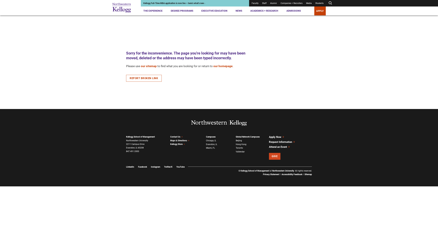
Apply (320, 11)
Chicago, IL (211, 140)
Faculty (255, 3)
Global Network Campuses (248, 137)
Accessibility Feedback (292, 174)
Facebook (142, 167)
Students (319, 3)
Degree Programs (182, 10)
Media (309, 3)
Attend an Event (278, 146)
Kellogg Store (176, 144)
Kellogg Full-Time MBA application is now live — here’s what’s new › (174, 3)
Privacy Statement (271, 174)
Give (275, 156)
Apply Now (275, 137)
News (239, 10)
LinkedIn (130, 167)
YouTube (180, 167)
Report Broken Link (144, 78)
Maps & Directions (178, 140)
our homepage (223, 66)
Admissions (293, 10)
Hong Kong (241, 144)
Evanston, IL (211, 144)
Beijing (239, 140)
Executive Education (214, 10)
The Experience (153, 10)
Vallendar (240, 152)
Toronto (239, 148)
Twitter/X (168, 167)
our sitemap (149, 66)
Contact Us (175, 137)
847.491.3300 (132, 151)
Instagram (155, 167)
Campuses (211, 137)
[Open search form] (330, 3)
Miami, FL (210, 148)
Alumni (273, 3)
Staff (264, 3)
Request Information (280, 142)
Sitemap (308, 174)
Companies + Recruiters (291, 3)
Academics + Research (264, 10)
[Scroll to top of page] (316, 228)
